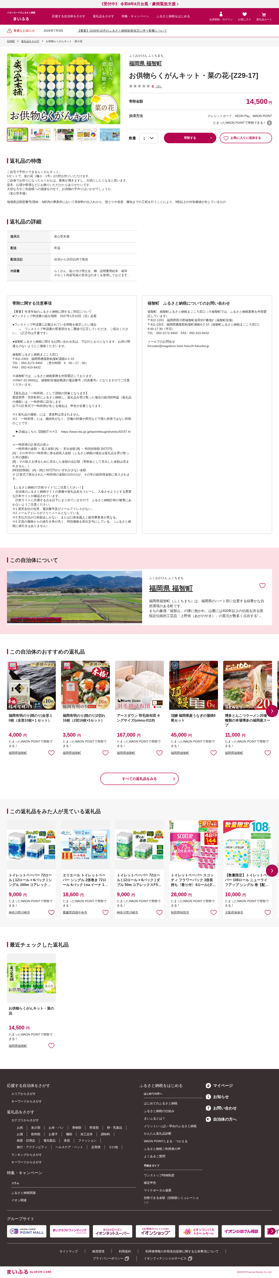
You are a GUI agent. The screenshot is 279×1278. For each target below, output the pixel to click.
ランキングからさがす (26, 1154)
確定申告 (150, 1182)
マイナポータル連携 (157, 1190)
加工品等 (86, 1134)
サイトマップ (69, 1251)
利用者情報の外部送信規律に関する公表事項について (182, 1251)
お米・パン (56, 1127)
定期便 (95, 1147)
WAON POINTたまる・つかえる (166, 1141)
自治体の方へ (225, 1119)
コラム (15, 1183)
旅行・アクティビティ (32, 1147)
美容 (67, 1140)
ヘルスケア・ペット (69, 1147)
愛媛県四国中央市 (75, 912)
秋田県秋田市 (180, 912)
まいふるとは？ (154, 1118)
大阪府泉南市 (234, 912)
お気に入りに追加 (262, 585)
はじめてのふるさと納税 (160, 1103)
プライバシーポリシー (108, 1258)
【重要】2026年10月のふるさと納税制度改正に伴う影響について (122, 30)
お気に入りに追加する (246, 137)
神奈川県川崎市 (19, 912)
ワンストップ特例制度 (159, 1175)
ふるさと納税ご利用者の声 (162, 1149)
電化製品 (49, 1140)
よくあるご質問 (154, 1156)
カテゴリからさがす (25, 1120)
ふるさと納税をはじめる (173, 16)
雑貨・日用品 (26, 1140)
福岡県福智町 (18, 753)
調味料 (105, 1134)
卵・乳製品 (114, 1127)
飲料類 (35, 1134)
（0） (159, 86)
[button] (272, 711)
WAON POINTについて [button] (269, 123)
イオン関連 (19, 1200)
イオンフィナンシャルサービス (165, 1258)
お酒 (20, 1134)
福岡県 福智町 (145, 63)
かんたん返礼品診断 (157, 1133)
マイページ (223, 1085)
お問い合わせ (225, 1108)
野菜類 (94, 1127)
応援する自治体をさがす (68, 16)
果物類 (76, 1127)
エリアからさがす (23, 1093)
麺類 (69, 1134)
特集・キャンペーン (135, 16)
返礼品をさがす (103, 16)
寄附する (190, 137)
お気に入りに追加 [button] (51, 752)
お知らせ (221, 1097)
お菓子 (53, 1134)
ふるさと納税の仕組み (159, 1111)
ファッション (87, 1140)
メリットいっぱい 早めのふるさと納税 (170, 1126)
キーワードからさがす (26, 1101)
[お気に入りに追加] (262, 585)
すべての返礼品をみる (139, 779)
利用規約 (125, 1251)
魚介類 (35, 1127)
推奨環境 (98, 1251)
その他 (113, 1147)
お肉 (20, 1127)
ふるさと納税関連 (23, 1192)
